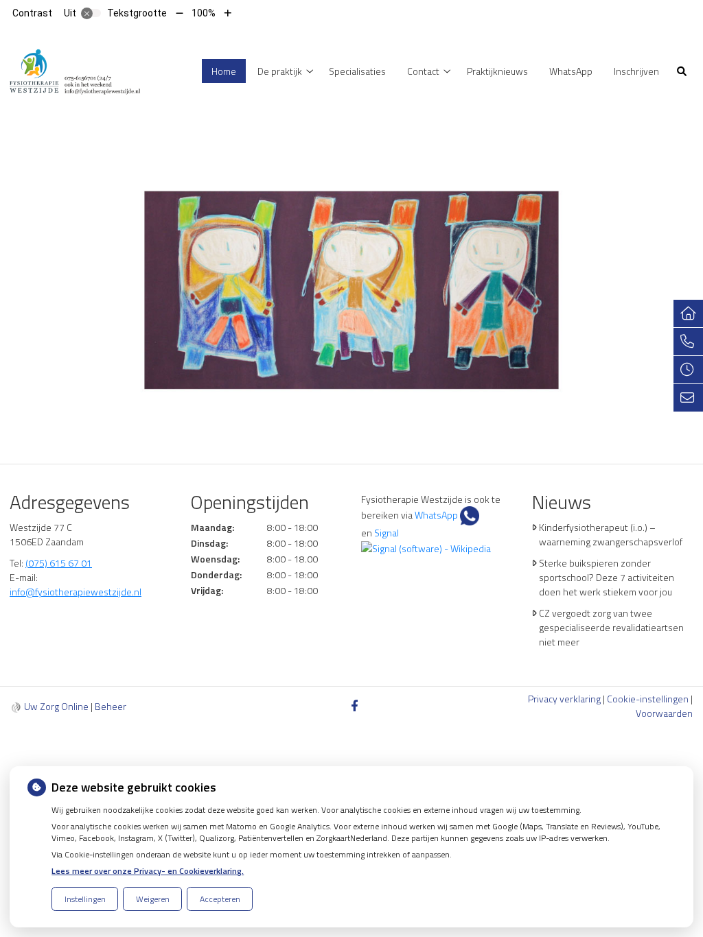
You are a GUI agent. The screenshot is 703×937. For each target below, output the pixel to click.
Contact (423, 71)
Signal (385, 532)
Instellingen (85, 898)
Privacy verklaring (564, 698)
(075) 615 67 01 (58, 563)
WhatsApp (570, 71)
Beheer (110, 706)
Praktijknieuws (497, 71)
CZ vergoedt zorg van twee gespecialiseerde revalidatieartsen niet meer (611, 627)
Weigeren (153, 898)
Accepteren (220, 898)
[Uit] (91, 13)
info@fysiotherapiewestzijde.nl (75, 591)
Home (223, 71)
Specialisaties (357, 71)
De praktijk (279, 71)
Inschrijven (636, 71)
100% (204, 13)
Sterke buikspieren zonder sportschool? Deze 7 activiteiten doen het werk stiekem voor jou (606, 577)
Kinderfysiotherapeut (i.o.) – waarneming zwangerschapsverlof (610, 534)
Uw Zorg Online (56, 706)
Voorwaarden (664, 713)
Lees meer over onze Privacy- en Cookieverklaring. (147, 870)
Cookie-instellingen (648, 698)
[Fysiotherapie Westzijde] (75, 69)
